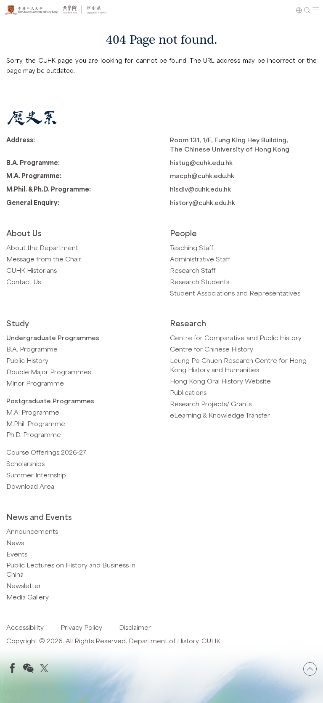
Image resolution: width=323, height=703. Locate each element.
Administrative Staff (200, 259)
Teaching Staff (191, 247)
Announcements (32, 531)
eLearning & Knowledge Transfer (220, 415)
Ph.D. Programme (33, 434)
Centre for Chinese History (211, 349)
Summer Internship (36, 475)
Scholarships (25, 463)
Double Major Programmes (48, 371)
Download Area (30, 486)
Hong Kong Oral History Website (220, 381)
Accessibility (25, 627)
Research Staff (192, 270)
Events (16, 554)
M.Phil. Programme (35, 423)
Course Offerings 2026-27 (46, 452)
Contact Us (23, 281)
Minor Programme (35, 383)
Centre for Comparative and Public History (236, 337)
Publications (188, 392)
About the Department (42, 247)
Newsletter (23, 585)
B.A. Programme (32, 349)
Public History (27, 360)
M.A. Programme (32, 412)
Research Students (199, 281)
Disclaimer (135, 627)
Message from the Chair (43, 259)
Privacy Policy (81, 627)
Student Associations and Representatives (235, 293)
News (15, 542)
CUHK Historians (31, 270)
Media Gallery (27, 597)
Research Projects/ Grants (211, 403)
